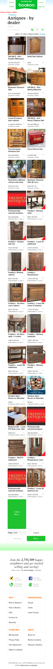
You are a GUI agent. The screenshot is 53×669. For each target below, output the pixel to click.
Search (11, 2)
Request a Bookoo (35, 644)
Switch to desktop (15, 649)
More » (36, 538)
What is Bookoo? (15, 602)
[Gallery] (42, 29)
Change (42, 34)
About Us (31, 635)
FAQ (10, 612)
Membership (13, 635)
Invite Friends (33, 612)
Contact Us (13, 617)
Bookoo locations (34, 640)
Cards (30, 607)
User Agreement (15, 644)
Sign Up (41, 7)
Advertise (12, 622)
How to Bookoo (15, 607)
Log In (41, 2)
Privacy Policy (14, 640)
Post (11, 7)
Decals (30, 602)
